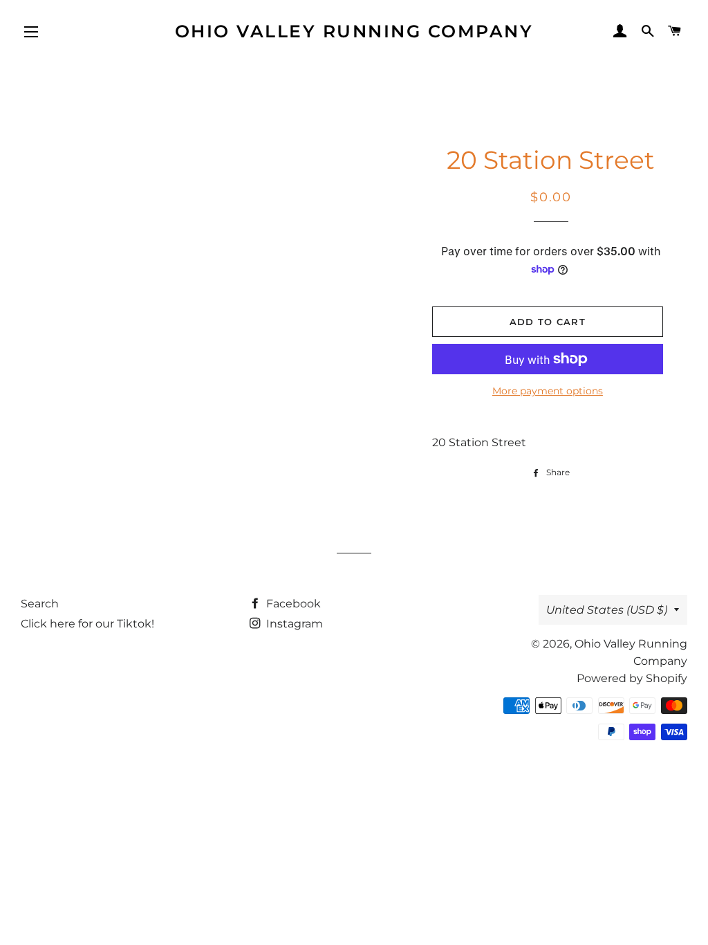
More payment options (547, 391)
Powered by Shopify (632, 678)
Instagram (293, 623)
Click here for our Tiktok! (87, 623)
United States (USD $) (606, 609)
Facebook (292, 603)
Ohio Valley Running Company (354, 31)
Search (40, 603)
